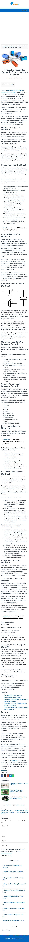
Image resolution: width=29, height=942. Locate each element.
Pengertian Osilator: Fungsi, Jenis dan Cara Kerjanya (21, 810)
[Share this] (2, 775)
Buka (12, 84)
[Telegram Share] (10, 775)
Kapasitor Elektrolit (20, 805)
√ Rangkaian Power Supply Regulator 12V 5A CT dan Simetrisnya (16, 791)
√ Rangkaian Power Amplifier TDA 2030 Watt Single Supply (18, 797)
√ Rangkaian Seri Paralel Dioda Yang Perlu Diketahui (19, 784)
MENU (25, 10)
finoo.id (14, 760)
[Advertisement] (14, 28)
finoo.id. (11, 939)
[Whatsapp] (13, 775)
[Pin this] (8, 775)
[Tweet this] (5, 775)
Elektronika (8, 805)
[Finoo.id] (14, 3)
